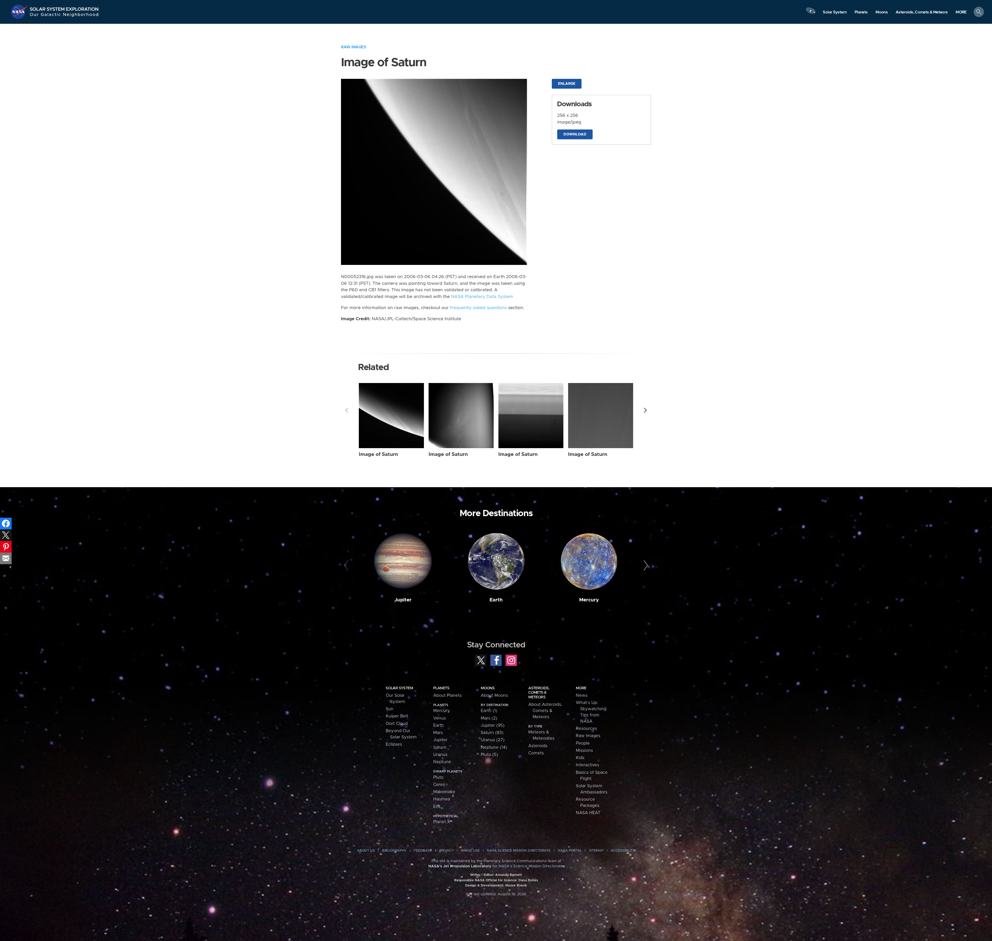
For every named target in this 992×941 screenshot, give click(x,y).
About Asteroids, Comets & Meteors (545, 710)
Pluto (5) (489, 755)
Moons (487, 688)
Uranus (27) (493, 740)
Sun (389, 709)
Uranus (440, 755)
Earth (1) (489, 711)
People (583, 743)
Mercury (589, 600)
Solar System (399, 688)
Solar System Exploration (64, 8)
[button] (961, 12)
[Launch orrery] (810, 13)
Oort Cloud (397, 724)
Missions (584, 750)
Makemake (444, 792)
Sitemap (596, 850)
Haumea (441, 799)
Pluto (438, 777)
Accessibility (623, 850)
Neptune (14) (494, 747)
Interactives (587, 765)
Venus (439, 718)
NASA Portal (570, 850)
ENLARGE (566, 84)
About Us (366, 850)
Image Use (470, 850)
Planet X (441, 822)
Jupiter (403, 600)
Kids (580, 758)
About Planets (447, 695)
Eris (436, 807)
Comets (536, 753)
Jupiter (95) (493, 725)
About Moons (494, 695)
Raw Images (353, 47)
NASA (19, 12)
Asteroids (537, 746)
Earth (496, 600)
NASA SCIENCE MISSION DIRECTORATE (519, 850)
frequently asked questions (478, 307)
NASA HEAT (588, 813)
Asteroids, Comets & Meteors (538, 692)
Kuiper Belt (397, 716)
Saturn (439, 747)
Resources (586, 728)
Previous (346, 410)
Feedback (423, 850)
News (581, 695)
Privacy (446, 850)
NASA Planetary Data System (482, 296)
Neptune (442, 762)
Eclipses (394, 744)
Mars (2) (489, 718)
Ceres (439, 785)
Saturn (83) (492, 733)
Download (574, 134)
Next (645, 410)
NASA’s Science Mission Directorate (531, 866)
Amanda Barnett (508, 875)
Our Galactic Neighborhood (64, 16)
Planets (441, 688)
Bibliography (394, 850)
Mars (438, 733)
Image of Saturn (378, 454)
